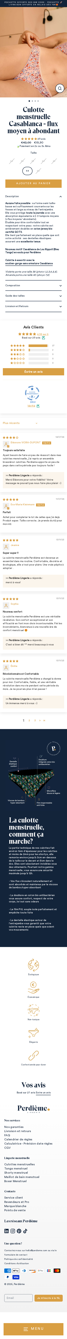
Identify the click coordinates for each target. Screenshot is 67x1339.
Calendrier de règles (18, 1139)
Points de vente (15, 1210)
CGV (7, 1147)
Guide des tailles (15, 296)
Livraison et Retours (17, 306)
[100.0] (32, 393)
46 (38, 171)
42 (54, 161)
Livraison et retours (17, 1131)
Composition (12, 285)
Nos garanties (13, 1127)
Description (12, 196)
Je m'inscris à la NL (48, 1298)
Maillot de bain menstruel (21, 1177)
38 (32, 161)
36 (22, 161)
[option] (33, 52)
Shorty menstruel (16, 1172)
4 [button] (38, 101)
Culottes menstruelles (19, 1164)
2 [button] (33, 101)
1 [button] (29, 101)
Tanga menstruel (16, 1168)
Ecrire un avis (43, 1092)
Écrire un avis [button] (33, 371)
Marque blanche (15, 1206)
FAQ (7, 1135)
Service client (13, 1197)
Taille (33, 153)
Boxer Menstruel (15, 1181)
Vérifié (31, 406)
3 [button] (35, 101)
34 (11, 161)
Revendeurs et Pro (16, 1202)
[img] (11, 437)
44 (27, 171)
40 (43, 161)
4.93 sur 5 (42, 334)
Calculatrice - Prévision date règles (28, 1143)
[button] (29, 139)
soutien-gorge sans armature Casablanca (29, 263)
